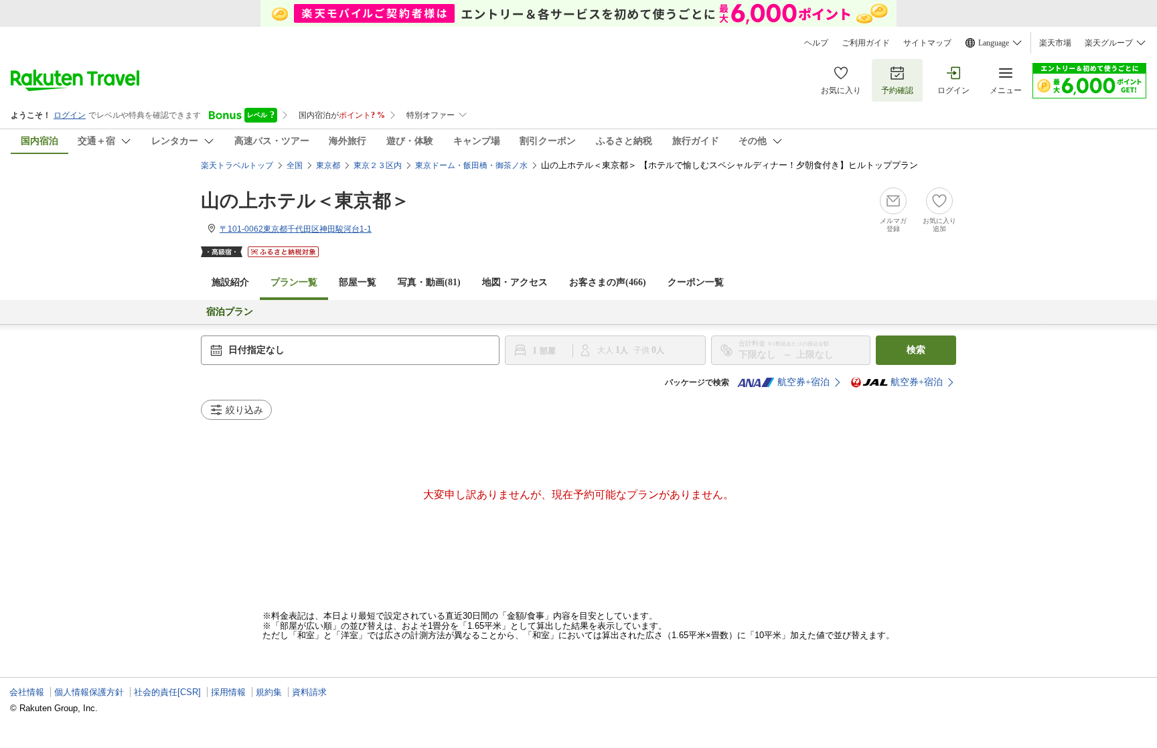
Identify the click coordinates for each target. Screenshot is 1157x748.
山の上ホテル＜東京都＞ (305, 200)
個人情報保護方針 (89, 692)
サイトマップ (927, 43)
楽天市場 (1055, 43)
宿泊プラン (229, 312)
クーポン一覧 (696, 282)
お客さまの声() (607, 282)
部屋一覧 (357, 282)
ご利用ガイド (866, 43)
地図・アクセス (515, 282)
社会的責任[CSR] (167, 692)
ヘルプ (816, 43)
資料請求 (309, 692)
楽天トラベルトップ (237, 165)
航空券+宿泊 (803, 382)
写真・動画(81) (429, 282)
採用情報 (228, 692)
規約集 (269, 692)
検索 (916, 350)
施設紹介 (230, 282)
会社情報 (26, 692)
